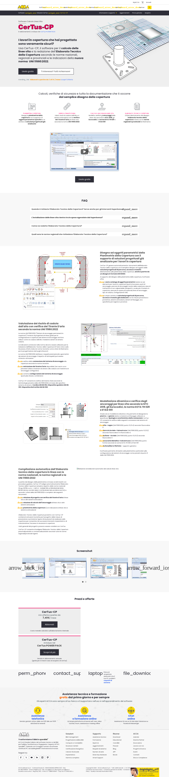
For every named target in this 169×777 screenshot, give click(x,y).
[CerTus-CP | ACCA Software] (84, 568)
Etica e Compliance (140, 758)
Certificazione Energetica (74, 749)
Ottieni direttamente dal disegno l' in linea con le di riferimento (137, 117)
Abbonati (49, 624)
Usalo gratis (28, 71)
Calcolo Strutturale (72, 752)
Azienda (118, 7)
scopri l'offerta (67, 79)
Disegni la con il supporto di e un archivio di (31, 118)
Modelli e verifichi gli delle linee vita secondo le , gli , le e (102, 117)
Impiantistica (70, 755)
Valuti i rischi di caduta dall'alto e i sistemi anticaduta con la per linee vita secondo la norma (67, 117)
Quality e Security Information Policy (101, 771)
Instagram (42, 757)
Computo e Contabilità (74, 743)
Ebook (115, 755)
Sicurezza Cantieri (72, 746)
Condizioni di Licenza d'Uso (94, 769)
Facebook (20, 757)
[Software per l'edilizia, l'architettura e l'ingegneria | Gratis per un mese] (23, 7)
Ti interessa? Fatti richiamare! (55, 71)
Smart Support (98, 758)
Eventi (135, 752)
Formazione (93, 7)
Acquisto (148, 13)
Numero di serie (98, 752)
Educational (117, 740)
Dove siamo (137, 743)
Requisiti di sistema (99, 749)
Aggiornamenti (124, 13)
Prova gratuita (137, 13)
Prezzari (115, 746)
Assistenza (68, 7)
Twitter (26, 757)
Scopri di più (49, 652)
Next (146, 568)
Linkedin (37, 757)
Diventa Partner (138, 740)
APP (114, 752)
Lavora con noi (138, 746)
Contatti (136, 755)
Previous (22, 568)
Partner (141, 7)
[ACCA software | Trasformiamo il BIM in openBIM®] (24, 735)
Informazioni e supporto (107, 13)
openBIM (43, 739)
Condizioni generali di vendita (113, 769)
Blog (114, 749)
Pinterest (47, 757)
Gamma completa (72, 758)
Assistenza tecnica (99, 737)
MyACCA (136, 2)
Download (116, 737)
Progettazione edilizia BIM (75, 740)
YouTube (31, 757)
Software (42, 7)
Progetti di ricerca (139, 749)
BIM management (72, 737)
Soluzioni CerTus (42, 13)
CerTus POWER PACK (47, 32)
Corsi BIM (116, 743)
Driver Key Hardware (100, 755)
